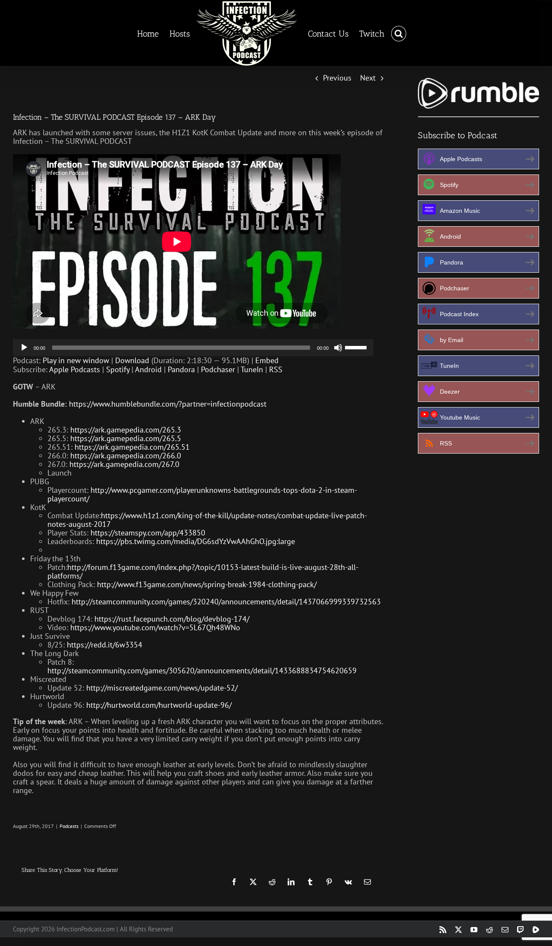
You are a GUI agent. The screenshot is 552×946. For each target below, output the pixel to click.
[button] (391, 33)
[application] (193, 347)
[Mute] (338, 347)
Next (368, 78)
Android (148, 369)
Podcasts (69, 826)
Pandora (181, 369)
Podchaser (218, 369)
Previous (337, 78)
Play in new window (76, 360)
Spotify (117, 369)
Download (132, 360)
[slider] (357, 347)
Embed (267, 360)
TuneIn (252, 369)
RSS (275, 369)
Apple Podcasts (74, 369)
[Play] (24, 347)
